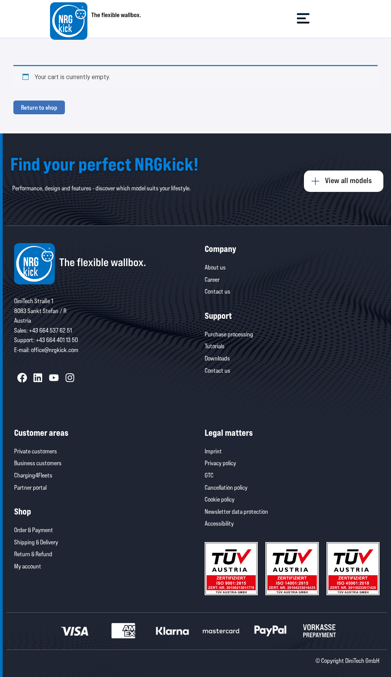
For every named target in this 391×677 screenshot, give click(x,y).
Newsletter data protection (236, 511)
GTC (209, 475)
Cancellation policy (226, 487)
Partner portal (30, 487)
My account (27, 566)
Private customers (35, 451)
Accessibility (219, 523)
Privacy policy (220, 462)
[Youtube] (54, 378)
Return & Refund (33, 553)
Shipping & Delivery (36, 541)
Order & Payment (33, 529)
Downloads (217, 358)
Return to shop (39, 107)
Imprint (213, 451)
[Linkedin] (38, 378)
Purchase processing (229, 334)
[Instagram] (70, 378)
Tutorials (215, 345)
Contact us (217, 291)
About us (215, 267)
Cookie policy (219, 499)
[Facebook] (22, 378)
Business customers (37, 462)
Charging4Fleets (33, 475)
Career (212, 279)
